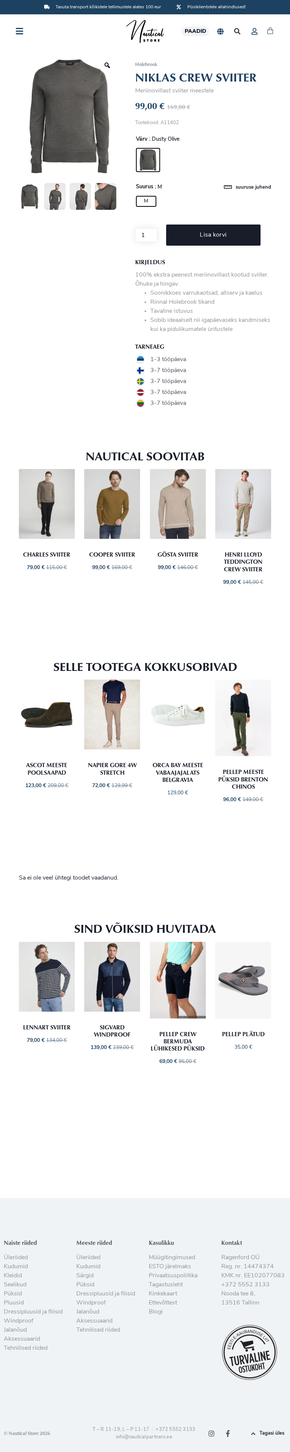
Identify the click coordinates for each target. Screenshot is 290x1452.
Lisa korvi (213, 235)
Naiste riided (20, 1242)
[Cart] (270, 31)
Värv (142, 139)
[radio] (148, 160)
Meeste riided (94, 1242)
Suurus (144, 187)
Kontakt (231, 1242)
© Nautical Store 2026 (27, 1433)
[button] (237, 31)
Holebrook (146, 64)
